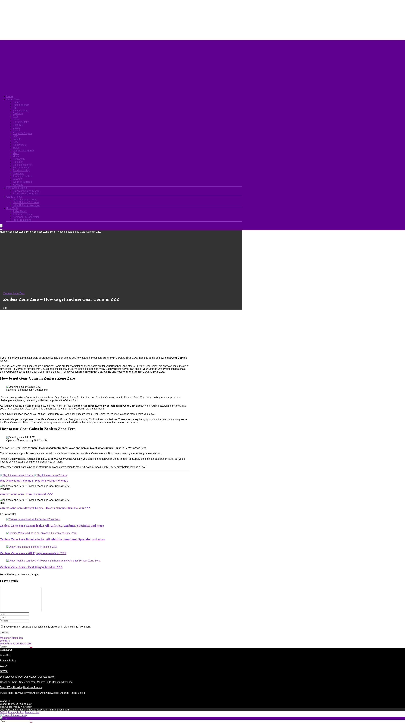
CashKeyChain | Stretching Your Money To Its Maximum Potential (36, 682)
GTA (15, 142)
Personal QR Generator (26, 217)
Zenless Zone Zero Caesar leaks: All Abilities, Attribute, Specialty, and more (52, 525)
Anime (16, 102)
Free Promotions (22, 220)
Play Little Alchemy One (26, 190)
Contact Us (6, 649)
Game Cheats (14, 196)
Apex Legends (21, 105)
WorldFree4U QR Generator (15, 643)
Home (9, 96)
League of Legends (23, 150)
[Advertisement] (76, 20)
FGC (15, 136)
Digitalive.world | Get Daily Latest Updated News (27, 676)
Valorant (17, 179)
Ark (14, 107)
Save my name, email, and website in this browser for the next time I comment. (47, 626)
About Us (5, 655)
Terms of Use (32, 712)
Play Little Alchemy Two (26, 193)
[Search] (1, 229)
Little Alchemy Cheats (25, 199)
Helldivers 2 (19, 144)
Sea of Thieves (21, 167)
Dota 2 (16, 130)
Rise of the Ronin (22, 164)
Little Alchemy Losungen (26, 205)
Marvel (16, 156)
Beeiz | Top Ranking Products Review (21, 687)
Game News (13, 99)
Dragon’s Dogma (22, 133)
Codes (16, 119)
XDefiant (17, 184)
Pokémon (18, 162)
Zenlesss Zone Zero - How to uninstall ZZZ (26, 493)
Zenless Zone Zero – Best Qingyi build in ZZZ (31, 567)
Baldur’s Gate (20, 110)
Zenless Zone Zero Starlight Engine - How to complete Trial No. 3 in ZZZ (45, 507)
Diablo (16, 127)
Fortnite (17, 139)
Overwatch (19, 159)
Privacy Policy (8, 660)
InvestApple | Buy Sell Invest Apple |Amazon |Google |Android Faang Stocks (42, 692)
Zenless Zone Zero (20, 231)
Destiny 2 (18, 125)
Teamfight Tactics (22, 176)
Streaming (18, 173)
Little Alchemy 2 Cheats (26, 202)
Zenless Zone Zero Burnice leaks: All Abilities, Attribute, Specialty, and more (52, 539)
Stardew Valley (21, 170)
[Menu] (1, 226)
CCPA (3, 666)
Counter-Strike (21, 122)
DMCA (4, 671)
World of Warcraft (22, 182)
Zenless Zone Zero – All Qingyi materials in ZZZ (33, 553)
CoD (15, 116)
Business (18, 113)
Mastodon (5, 638)
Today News (20, 211)
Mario (16, 153)
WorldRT (5, 640)
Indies (16, 147)
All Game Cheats (22, 214)
